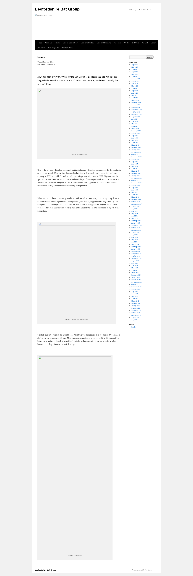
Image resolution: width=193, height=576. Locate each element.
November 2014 (136, 225)
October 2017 (135, 154)
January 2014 (135, 249)
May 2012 (134, 296)
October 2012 (135, 284)
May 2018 (134, 140)
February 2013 (136, 275)
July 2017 (134, 161)
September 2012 (136, 287)
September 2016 (136, 183)
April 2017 (134, 168)
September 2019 (136, 114)
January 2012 (135, 306)
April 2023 (134, 69)
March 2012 (135, 301)
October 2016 (135, 180)
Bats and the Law (87, 42)
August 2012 (135, 289)
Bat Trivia (41, 47)
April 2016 (134, 194)
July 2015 (134, 209)
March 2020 (135, 100)
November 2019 (136, 109)
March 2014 (135, 244)
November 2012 (136, 282)
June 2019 (134, 121)
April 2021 (134, 88)
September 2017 (136, 157)
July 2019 (134, 119)
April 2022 (134, 76)
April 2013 (134, 270)
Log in (133, 327)
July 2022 (134, 72)
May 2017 (134, 166)
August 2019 (135, 117)
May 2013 (134, 268)
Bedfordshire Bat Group (57, 9)
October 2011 (135, 313)
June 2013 (134, 265)
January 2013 (135, 277)
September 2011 (136, 315)
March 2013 (135, 272)
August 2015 (135, 206)
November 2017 (136, 152)
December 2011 (136, 308)
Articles (127, 42)
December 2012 (136, 280)
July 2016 (134, 187)
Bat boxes (117, 42)
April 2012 (134, 298)
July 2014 (134, 235)
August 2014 (135, 232)
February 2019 (136, 131)
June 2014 (134, 237)
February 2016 (136, 199)
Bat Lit (153, 42)
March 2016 (135, 197)
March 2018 (135, 145)
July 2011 (134, 320)
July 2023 (134, 65)
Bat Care (135, 42)
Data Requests (53, 47)
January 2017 (135, 176)
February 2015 (136, 220)
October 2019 (135, 112)
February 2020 (136, 102)
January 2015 (135, 223)
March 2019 (135, 128)
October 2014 (135, 228)
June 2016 (134, 190)
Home (40, 42)
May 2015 (134, 213)
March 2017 (135, 171)
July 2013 (134, 263)
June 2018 (134, 138)
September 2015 (136, 204)
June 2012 (134, 294)
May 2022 (134, 74)
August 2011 (135, 317)
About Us (48, 42)
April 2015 (134, 216)
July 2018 (134, 135)
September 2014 (136, 230)
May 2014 (134, 239)
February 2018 (136, 147)
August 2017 (135, 159)
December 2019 (136, 107)
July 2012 (134, 291)
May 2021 (134, 86)
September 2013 (136, 258)
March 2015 (135, 218)
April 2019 (134, 126)
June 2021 (134, 83)
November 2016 (136, 178)
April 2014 (134, 242)
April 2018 (134, 143)
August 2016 (135, 185)
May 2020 (134, 95)
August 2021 (135, 81)
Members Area (67, 47)
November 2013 (136, 254)
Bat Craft (145, 42)
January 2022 (135, 79)
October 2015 (135, 202)
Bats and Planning (104, 42)
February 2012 (136, 303)
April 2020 (134, 98)
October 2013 (135, 256)
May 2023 (134, 67)
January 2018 (135, 150)
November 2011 (136, 310)
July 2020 (134, 91)
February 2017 (136, 173)
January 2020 (135, 105)
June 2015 (134, 211)
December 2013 (136, 251)
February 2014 (136, 246)
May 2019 (134, 124)
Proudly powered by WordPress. (142, 570)
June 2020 (134, 93)
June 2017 (134, 164)
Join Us (57, 42)
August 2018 (135, 133)
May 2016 (134, 192)
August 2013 (135, 261)
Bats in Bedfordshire (70, 42)
